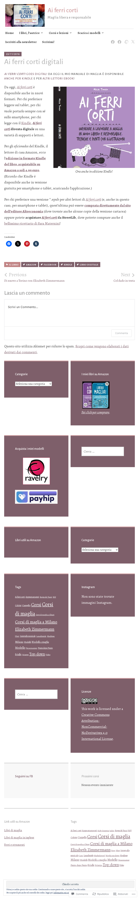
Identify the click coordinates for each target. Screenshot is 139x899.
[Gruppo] (118, 40)
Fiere (113, 850)
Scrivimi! (48, 42)
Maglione (51, 636)
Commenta (121, 333)
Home (9, 33)
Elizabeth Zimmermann (34, 629)
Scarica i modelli (89, 33)
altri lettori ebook (58, 78)
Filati (17, 636)
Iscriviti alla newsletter (21, 42)
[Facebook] (112, 40)
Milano (19, 642)
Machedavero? (99, 855)
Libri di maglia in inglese (19, 838)
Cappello (26, 605)
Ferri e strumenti (14, 845)
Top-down (37, 654)
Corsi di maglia (114, 836)
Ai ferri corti (63, 10)
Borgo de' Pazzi (46, 597)
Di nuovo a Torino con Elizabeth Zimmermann (34, 277)
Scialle (18, 654)
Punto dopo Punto (45, 648)
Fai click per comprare (95, 412)
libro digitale (89, 264)
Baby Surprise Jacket (106, 830)
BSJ (54, 597)
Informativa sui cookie (62, 892)
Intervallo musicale (27, 636)
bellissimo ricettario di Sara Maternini (32, 223)
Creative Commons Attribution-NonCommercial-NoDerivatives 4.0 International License (97, 726)
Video (48, 654)
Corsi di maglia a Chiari (45, 614)
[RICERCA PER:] (102, 451)
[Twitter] (132, 40)
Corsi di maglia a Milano (36, 622)
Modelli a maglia (40, 642)
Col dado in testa (124, 277)
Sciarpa (25, 654)
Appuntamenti (32, 596)
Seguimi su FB (24, 776)
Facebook (50, 264)
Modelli (27, 642)
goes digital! (25, 73)
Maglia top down (112, 855)
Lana (81, 855)
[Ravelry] (125, 40)
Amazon (31, 264)
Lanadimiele (41, 636)
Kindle (26, 123)
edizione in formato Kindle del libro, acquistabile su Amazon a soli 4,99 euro (25, 164)
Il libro (14, 264)
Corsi (36, 604)
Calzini (18, 605)
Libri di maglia (13, 830)
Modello (20, 648)
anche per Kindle (18, 78)
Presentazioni (31, 648)
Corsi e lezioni (58, 33)
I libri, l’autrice (29, 33)
